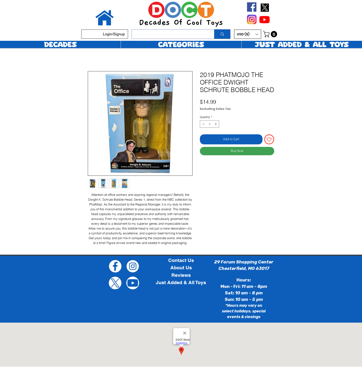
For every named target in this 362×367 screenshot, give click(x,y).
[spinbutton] (210, 124)
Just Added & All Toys (181, 282)
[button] (247, 34)
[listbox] (247, 34)
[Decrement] (203, 124)
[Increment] (216, 124)
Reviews (181, 275)
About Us (181, 267)
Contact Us (181, 260)
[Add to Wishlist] (269, 139)
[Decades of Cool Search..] (222, 34)
